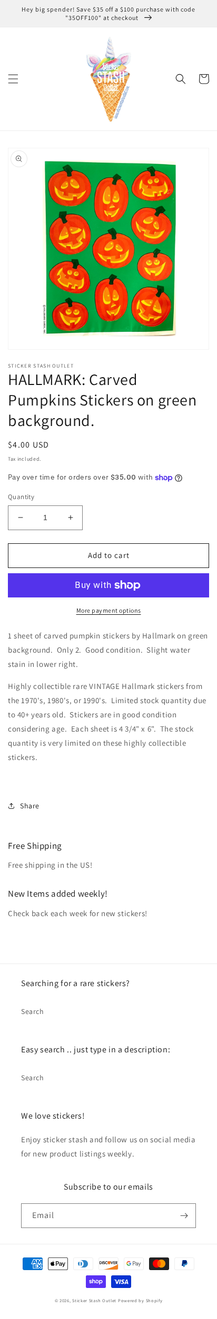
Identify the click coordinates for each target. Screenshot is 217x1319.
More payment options (108, 610)
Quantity (21, 496)
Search (32, 1011)
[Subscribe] (183, 1215)
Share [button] (30, 805)
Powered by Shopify (140, 1300)
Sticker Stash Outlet (94, 1300)
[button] (13, 78)
